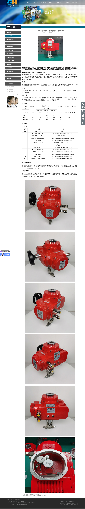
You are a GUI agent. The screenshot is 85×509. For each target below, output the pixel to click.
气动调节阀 (10, 39)
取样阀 (9, 32)
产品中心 (36, 2)
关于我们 (59, 2)
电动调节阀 (75, 27)
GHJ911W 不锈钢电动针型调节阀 (32, 494)
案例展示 (51, 2)
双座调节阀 (10, 50)
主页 (66, 27)
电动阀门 (10, 64)
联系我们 (67, 2)
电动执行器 (10, 74)
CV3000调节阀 (11, 60)
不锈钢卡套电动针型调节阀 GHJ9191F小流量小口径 (36, 495)
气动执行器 (10, 71)
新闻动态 (43, 2)
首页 (28, 2)
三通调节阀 (10, 53)
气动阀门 (10, 67)
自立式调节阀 (11, 57)
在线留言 (74, 2)
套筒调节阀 (10, 43)
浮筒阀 (9, 78)
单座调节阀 (10, 46)
